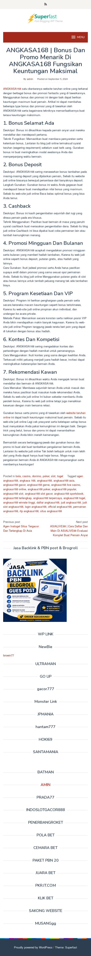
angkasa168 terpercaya (47, 498)
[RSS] (45, 4)
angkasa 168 (27, 480)
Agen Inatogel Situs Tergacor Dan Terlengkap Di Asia (21, 526)
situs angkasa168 (51, 511)
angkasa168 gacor (14, 485)
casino (26, 476)
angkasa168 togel (74, 498)
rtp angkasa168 (29, 511)
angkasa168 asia (64, 480)
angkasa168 (44, 480)
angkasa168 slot (13, 493)
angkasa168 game (38, 485)
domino (36, 476)
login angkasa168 (35, 507)
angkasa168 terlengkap (17, 498)
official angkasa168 (60, 507)
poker (46, 476)
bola (18, 476)
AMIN (45, 784)
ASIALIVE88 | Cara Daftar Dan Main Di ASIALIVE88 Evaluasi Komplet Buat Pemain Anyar (69, 528)
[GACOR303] (45, 18)
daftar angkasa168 (48, 502)
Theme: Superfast (66, 947)
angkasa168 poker (39, 489)
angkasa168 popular (64, 489)
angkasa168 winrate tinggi (19, 502)
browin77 (8, 655)
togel (60, 476)
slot (53, 476)
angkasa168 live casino (65, 485)
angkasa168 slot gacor (38, 493)
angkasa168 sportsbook (68, 493)
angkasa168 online (14, 489)
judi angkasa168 (71, 502)
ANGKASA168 (12, 89)
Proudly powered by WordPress (33, 947)
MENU (81, 37)
